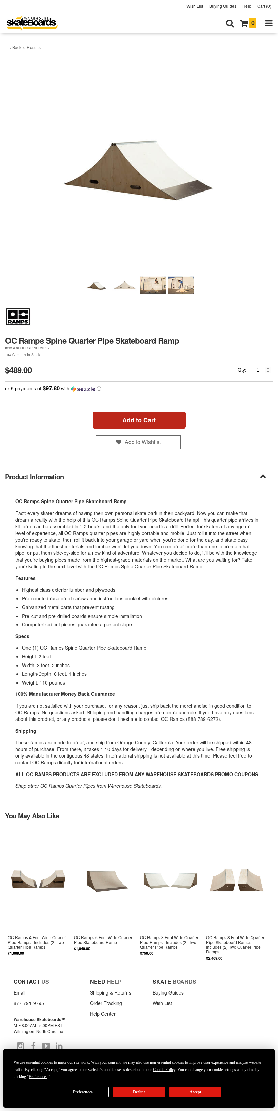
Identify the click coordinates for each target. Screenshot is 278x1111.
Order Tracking (106, 1003)
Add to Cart (139, 420)
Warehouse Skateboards (134, 785)
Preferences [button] (38, 1076)
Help (246, 6)
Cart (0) (264, 6)
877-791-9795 (29, 1003)
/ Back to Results (25, 47)
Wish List (194, 6)
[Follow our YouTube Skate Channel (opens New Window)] (46, 1046)
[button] (139, 388)
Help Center (103, 1013)
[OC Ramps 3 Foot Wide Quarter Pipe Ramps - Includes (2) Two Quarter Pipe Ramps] (170, 894)
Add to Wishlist (143, 442)
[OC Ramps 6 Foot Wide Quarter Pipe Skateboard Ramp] (104, 894)
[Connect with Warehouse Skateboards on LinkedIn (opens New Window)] (59, 1046)
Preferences (83, 1092)
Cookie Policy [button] (164, 1069)
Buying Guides (222, 6)
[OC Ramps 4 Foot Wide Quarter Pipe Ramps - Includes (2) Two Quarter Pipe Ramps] (38, 894)
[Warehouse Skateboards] (35, 23)
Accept (195, 1092)
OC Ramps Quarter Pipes (67, 785)
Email (19, 992)
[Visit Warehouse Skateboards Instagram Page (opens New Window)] (20, 1046)
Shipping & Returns (110, 992)
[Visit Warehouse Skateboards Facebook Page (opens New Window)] (33, 1046)
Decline (139, 1092)
